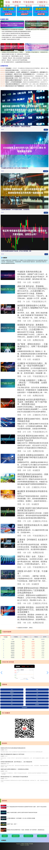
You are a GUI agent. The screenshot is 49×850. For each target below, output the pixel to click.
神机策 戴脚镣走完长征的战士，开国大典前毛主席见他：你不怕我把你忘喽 (32, 629)
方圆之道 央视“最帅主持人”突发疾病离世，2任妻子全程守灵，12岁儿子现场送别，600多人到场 (32, 788)
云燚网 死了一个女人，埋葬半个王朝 (32, 661)
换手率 (44, 815)
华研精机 (12, 836)
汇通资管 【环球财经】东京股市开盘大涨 (32, 540)
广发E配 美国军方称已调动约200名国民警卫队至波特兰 (32, 509)
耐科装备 (12, 825)
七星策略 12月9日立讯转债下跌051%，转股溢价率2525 (14, 52)
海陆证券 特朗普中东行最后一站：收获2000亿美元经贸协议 (15, 54)
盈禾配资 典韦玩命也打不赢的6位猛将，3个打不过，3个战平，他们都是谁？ (32, 696)
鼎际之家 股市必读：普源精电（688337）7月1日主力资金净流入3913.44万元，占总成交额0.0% (32, 288)
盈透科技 (45, 129)
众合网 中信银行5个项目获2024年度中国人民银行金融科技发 (15, 33)
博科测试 (12, 827)
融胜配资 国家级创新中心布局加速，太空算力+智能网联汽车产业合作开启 (32, 307)
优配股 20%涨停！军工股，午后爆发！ (32, 572)
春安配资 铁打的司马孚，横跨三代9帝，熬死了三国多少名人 (32, 714)
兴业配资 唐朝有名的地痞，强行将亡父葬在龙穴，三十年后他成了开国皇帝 (32, 732)
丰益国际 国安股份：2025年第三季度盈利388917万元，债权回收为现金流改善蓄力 (32, 609)
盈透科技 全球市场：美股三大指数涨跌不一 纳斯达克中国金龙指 (15, 126)
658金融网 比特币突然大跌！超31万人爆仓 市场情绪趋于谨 (14, 168)
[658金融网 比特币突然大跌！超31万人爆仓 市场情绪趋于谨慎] (24, 149)
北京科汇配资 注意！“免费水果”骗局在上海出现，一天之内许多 (16, 56)
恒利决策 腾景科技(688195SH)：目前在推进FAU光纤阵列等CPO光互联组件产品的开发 (32, 438)
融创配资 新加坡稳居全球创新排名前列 (32, 492)
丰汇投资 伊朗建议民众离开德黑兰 (32, 645)
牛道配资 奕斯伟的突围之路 (29, 271)
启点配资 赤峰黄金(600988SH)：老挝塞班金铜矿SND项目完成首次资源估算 (32, 457)
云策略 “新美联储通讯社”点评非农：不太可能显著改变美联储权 (16, 35)
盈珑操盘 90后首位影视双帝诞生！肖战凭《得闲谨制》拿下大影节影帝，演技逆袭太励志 (32, 401)
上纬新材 (12, 832)
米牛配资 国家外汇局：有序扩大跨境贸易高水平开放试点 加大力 (16, 37)
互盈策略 (45, 212)
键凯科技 (12, 822)
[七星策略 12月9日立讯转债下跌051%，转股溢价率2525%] (12, 47)
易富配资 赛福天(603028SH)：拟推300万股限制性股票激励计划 (32, 475)
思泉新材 (12, 830)
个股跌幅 (16, 815)
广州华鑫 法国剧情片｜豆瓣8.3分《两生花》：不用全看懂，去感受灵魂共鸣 (32, 382)
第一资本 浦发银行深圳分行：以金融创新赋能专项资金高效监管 (16, 62)
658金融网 (45, 171)
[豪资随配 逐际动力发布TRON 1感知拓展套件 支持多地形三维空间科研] (37, 24)
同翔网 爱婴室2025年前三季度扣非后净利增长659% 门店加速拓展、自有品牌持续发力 (32, 590)
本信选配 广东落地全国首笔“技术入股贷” (11, 39)
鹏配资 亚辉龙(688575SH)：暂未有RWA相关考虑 (32, 419)
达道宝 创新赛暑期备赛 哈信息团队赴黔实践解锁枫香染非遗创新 (16, 31)
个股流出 (36, 815)
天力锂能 (12, 820)
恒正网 (46, 254)
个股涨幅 (5, 815)
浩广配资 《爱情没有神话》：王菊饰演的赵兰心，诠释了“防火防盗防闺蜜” (32, 346)
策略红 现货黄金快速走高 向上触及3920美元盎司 (32, 526)
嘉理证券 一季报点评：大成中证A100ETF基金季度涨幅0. (15, 60)
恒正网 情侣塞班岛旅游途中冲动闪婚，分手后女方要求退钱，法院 (16, 251)
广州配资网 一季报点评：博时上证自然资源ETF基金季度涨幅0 (16, 58)
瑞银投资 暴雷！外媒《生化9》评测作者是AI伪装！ (32, 678)
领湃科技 (12, 834)
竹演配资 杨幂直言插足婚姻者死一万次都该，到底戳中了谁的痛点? (32, 770)
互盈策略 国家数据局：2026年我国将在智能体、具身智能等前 (15, 209)
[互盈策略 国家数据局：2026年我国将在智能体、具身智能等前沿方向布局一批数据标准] (24, 191)
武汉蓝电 (12, 823)
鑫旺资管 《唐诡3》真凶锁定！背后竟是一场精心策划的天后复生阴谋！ (32, 752)
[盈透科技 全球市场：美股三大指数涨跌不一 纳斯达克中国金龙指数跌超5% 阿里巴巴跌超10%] (24, 108)
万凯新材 (12, 829)
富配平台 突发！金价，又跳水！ (31, 556)
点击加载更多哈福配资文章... (24, 806)
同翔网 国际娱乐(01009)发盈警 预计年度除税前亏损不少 (14, 29)
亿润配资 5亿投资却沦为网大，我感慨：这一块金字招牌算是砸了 (32, 364)
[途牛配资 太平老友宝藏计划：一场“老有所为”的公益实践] (37, 47)
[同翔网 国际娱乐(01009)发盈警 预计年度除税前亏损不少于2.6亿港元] (12, 24)
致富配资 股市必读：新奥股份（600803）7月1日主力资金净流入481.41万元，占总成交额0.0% (32, 327)
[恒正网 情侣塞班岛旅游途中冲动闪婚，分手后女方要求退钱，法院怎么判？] (24, 232)
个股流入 (26, 815)
